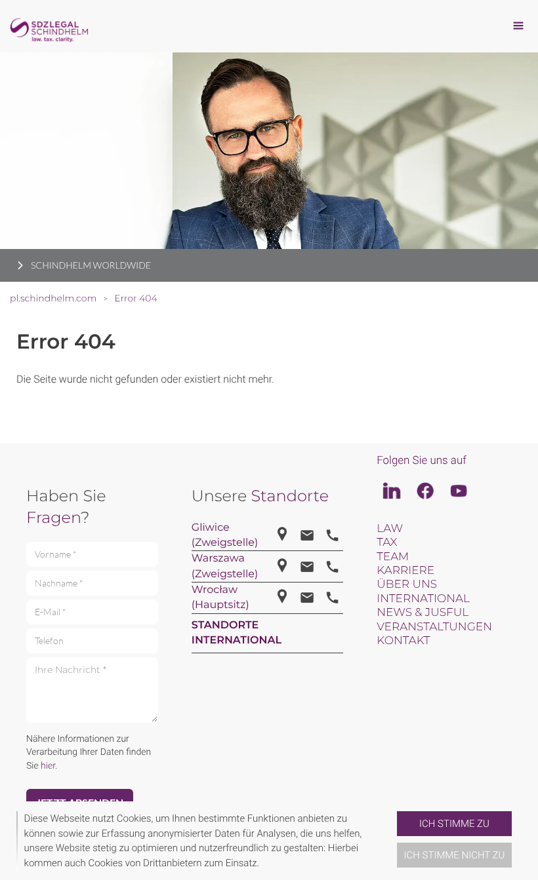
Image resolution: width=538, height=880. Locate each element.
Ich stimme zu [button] (454, 824)
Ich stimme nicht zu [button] (454, 855)
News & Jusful (422, 612)
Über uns (407, 584)
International (423, 598)
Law (390, 528)
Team (393, 557)
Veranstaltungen (434, 627)
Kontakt (403, 640)
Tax (387, 542)
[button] (392, 840)
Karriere (405, 570)
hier (48, 766)
